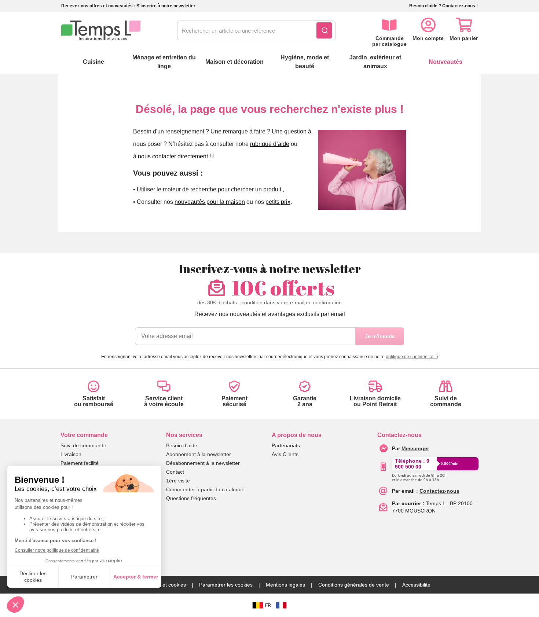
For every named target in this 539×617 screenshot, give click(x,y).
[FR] (281, 605)
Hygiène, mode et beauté (304, 61)
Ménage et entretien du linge (164, 61)
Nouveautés (445, 62)
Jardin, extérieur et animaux (375, 61)
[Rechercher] (324, 30)
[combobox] (256, 31)
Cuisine (93, 62)
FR (268, 605)
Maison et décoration (234, 62)
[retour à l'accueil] (100, 31)
